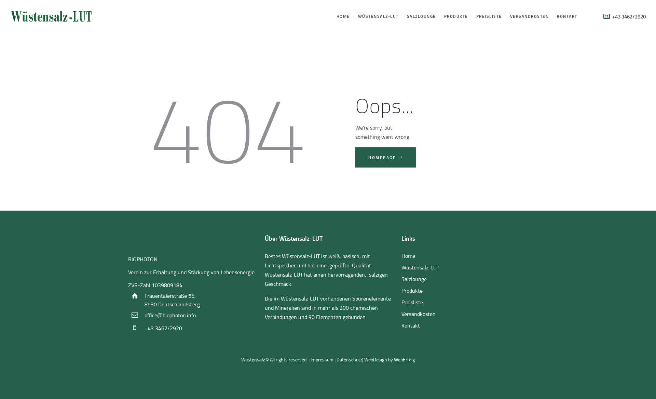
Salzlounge (414, 279)
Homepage (382, 157)
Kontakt (410, 325)
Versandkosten (418, 314)
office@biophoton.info (170, 315)
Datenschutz (349, 359)
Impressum (322, 359)
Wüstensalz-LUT (420, 267)
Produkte (412, 290)
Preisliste (412, 302)
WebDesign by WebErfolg (389, 359)
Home (408, 256)
